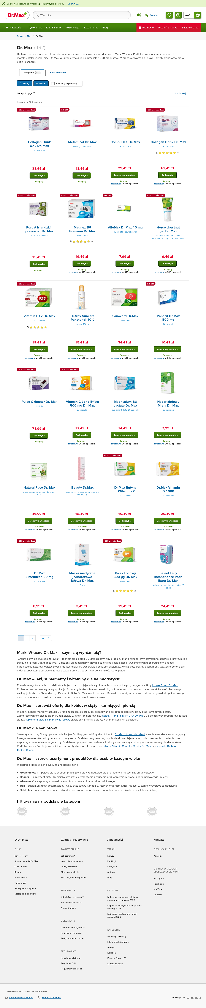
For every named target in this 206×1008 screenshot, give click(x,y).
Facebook (159, 883)
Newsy (110, 855)
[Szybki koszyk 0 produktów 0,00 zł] (197, 15)
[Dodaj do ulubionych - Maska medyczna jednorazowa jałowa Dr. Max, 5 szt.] (99, 541)
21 (43, 638)
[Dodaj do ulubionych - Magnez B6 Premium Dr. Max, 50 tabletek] (99, 196)
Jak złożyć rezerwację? (72, 897)
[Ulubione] (169, 15)
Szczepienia (91, 27)
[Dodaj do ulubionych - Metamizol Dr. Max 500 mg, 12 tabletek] (99, 110)
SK (192, 997)
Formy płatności (69, 866)
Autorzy (111, 872)
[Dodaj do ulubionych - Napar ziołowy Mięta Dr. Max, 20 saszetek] (185, 370)
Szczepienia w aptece (25, 888)
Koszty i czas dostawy (72, 861)
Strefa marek (20, 877)
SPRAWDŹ (73, 3)
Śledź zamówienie (70, 872)
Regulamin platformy (71, 958)
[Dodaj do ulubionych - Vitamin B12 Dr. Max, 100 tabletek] (56, 284)
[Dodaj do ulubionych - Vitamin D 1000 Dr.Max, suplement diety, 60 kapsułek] (185, 456)
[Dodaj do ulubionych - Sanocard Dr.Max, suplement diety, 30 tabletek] (142, 284)
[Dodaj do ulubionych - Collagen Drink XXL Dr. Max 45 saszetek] (56, 110)
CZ (188, 997)
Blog (105, 27)
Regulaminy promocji (71, 968)
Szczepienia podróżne (25, 893)
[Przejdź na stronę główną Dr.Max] (17, 15)
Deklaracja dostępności (72, 927)
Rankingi (111, 861)
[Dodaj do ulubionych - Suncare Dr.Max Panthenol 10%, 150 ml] (99, 284)
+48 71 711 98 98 (51, 997)
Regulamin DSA (68, 963)
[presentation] (39, 123)
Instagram (159, 878)
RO (196, 997)
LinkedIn (158, 894)
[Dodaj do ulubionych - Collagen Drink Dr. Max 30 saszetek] (185, 110)
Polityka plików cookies (72, 938)
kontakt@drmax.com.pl (21, 997)
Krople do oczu (115, 963)
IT (200, 997)
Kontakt (158, 855)
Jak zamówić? (68, 855)
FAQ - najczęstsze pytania (73, 877)
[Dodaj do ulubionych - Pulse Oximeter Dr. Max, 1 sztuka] (56, 370)
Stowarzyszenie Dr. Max (26, 861)
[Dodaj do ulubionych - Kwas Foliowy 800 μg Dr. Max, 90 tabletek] (142, 541)
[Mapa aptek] (139, 15)
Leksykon (112, 866)
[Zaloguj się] (178, 15)
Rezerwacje (72, 27)
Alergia (110, 947)
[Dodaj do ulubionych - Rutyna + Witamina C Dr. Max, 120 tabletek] (142, 456)
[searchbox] (82, 15)
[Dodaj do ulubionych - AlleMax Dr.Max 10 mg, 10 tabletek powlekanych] (142, 196)
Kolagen (111, 952)
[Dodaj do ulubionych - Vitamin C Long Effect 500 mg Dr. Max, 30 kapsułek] (99, 370)
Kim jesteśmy (20, 855)
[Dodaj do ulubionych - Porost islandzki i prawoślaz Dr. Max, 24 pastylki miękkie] (56, 196)
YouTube (158, 889)
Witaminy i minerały (116, 936)
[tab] (32, 72)
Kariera (17, 872)
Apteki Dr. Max (68, 908)
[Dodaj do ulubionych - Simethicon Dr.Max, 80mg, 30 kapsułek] (56, 541)
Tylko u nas (35, 27)
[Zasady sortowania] (34, 93)
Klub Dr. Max (53, 27)
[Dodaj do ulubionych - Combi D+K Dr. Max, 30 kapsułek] (142, 110)
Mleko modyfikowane (118, 942)
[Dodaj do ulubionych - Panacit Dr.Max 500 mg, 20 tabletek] (185, 284)
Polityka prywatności (71, 933)
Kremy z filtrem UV (116, 958)
